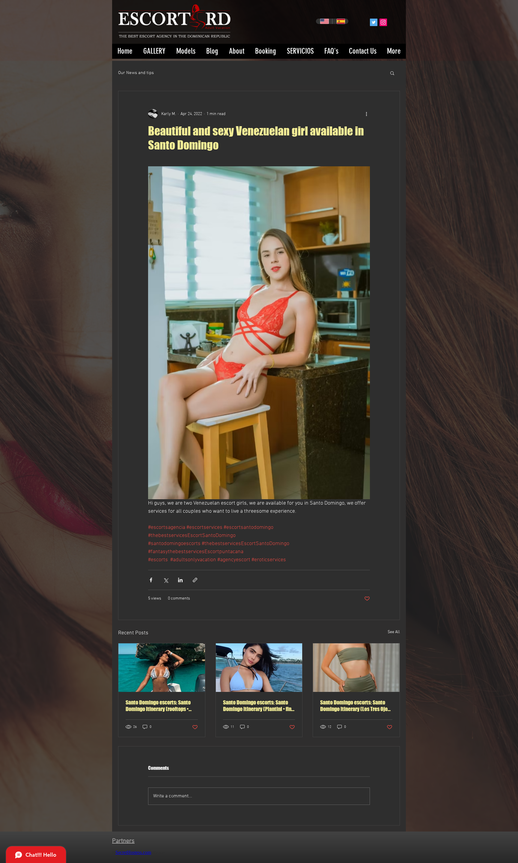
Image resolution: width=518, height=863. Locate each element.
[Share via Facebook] (151, 580)
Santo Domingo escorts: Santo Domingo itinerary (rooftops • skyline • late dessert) (158, 705)
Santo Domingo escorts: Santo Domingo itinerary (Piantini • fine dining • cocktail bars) (258, 705)
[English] (324, 21)
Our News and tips (136, 73)
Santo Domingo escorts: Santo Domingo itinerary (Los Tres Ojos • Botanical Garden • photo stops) (355, 705)
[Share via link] (195, 580)
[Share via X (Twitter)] (165, 580)
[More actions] (366, 113)
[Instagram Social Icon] (383, 22)
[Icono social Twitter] (373, 22)
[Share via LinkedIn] (180, 580)
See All (394, 632)
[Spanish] (340, 21)
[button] (392, 72)
